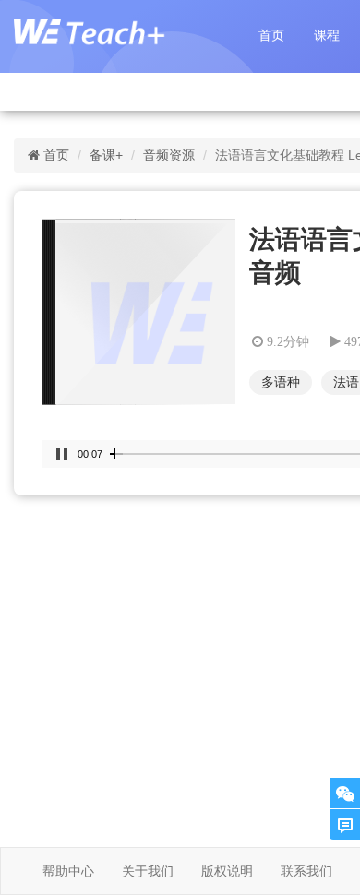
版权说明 (227, 871)
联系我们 (306, 871)
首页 (271, 35)
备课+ (106, 155)
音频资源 (169, 155)
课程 (327, 35)
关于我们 (148, 871)
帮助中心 (68, 871)
